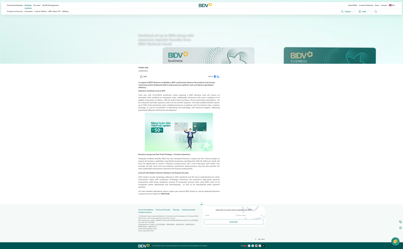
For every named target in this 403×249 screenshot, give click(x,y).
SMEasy (65, 11)
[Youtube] (256, 245)
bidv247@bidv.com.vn (150, 229)
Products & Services (15, 11)
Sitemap (176, 210)
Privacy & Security (163, 210)
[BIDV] (144, 246)
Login (364, 11)
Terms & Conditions (145, 210)
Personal (36, 5)
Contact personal (188, 210)
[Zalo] (260, 245)
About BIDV (352, 5)
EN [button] (393, 5)
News (377, 5)
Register (348, 11)
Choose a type (241, 215)
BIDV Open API (54, 11)
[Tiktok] (263, 245)
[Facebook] (249, 245)
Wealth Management (50, 5)
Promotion (151, 30)
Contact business (145, 212)
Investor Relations (366, 5)
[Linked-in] (252, 245)
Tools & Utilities (40, 11)
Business (141, 30)
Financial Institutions (15, 5)
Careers (384, 5)
